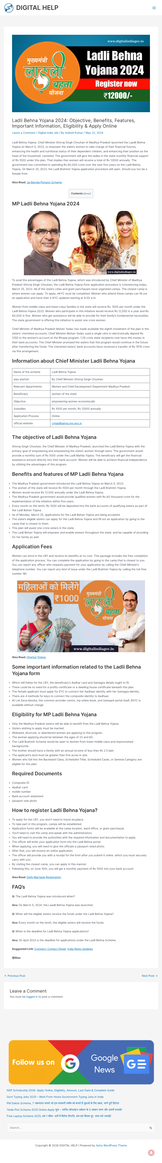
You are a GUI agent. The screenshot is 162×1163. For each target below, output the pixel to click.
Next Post (150, 976)
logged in (32, 996)
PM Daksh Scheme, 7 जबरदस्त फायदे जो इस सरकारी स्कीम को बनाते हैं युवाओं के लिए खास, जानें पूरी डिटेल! (63, 1103)
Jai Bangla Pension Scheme (44, 182)
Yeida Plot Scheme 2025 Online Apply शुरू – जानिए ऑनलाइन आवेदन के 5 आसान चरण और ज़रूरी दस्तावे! (64, 1109)
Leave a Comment (24, 132)
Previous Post (14, 976)
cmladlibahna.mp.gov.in (67, 423)
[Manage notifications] (151, 1153)
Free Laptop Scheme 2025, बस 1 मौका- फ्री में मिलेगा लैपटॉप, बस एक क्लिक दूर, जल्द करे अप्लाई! (59, 1116)
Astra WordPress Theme (111, 1145)
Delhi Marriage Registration (44, 877)
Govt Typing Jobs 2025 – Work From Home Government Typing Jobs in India (55, 1096)
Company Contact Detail (50, 948)
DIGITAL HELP (37, 7)
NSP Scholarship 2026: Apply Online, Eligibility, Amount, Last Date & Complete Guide (60, 1090)
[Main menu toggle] (154, 8)
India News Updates (80, 948)
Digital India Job (48, 132)
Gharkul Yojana (36, 657)
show (87, 193)
